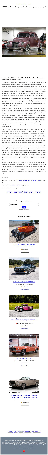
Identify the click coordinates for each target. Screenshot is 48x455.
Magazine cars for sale (24, 4)
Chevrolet (10, 431)
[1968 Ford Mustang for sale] (24, 356)
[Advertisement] (24, 18)
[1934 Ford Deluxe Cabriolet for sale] (24, 242)
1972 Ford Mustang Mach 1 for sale (24, 282)
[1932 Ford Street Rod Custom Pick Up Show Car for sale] (24, 317)
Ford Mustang (27, 431)
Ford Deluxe (37, 192)
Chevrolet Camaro (23, 433)
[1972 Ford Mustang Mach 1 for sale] (24, 279)
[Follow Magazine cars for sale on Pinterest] (24, 451)
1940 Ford (9, 192)
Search (24, 207)
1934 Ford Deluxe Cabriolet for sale (24, 244)
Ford (31, 192)
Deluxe (25, 192)
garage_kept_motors (17, 185)
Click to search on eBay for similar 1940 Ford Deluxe (28, 180)
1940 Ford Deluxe (18, 192)
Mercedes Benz (36, 431)
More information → (25, 252)
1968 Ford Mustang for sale (24, 358)
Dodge (20, 431)
